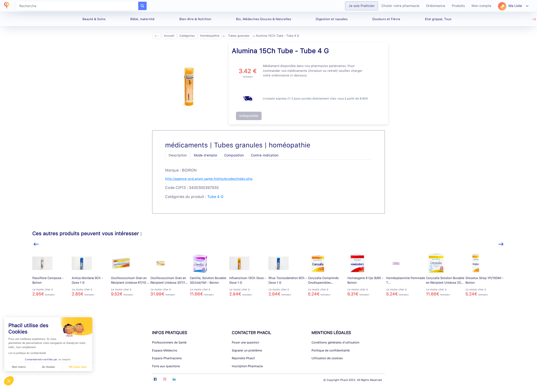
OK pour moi (78, 366)
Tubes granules (239, 35)
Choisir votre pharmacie (400, 6)
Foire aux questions (166, 366)
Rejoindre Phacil (243, 358)
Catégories (187, 35)
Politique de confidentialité (331, 350)
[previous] (36, 244)
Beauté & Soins (94, 19)
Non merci (19, 366)
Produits (458, 6)
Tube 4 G (215, 196)
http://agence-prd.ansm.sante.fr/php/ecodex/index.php (209, 179)
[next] (501, 244)
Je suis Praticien (361, 6)
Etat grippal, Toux (438, 19)
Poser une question (245, 342)
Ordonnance (435, 6)
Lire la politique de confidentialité (27, 353)
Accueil (169, 35)
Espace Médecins (164, 350)
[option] (52, 275)
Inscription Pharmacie (247, 366)
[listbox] (268, 276)
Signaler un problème (247, 350)
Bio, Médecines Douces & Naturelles (263, 19)
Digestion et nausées (332, 19)
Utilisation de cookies (327, 358)
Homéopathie (209, 35)
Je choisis (48, 366)
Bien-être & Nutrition (195, 19)
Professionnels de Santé (169, 342)
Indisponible (248, 116)
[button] (9, 381)
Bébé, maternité (142, 19)
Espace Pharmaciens (167, 358)
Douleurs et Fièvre (386, 19)
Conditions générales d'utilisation (335, 342)
